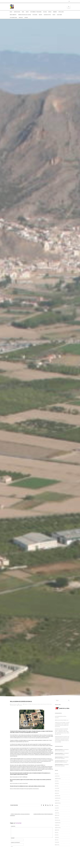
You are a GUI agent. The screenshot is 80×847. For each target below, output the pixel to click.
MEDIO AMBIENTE (13, 14)
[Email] (52, 805)
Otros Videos (50, 704)
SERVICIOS (21, 17)
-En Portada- (30, 704)
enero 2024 (57, 817)
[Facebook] (41, 805)
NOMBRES (55, 11)
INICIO (11, 11)
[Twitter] (43, 805)
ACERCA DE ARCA (17, 11)
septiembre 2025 (57, 778)
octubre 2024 (57, 800)
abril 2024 (56, 810)
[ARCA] (12, 8)
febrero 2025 (57, 790)
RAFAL (23, 11)
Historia (41, 704)
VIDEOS (54, 14)
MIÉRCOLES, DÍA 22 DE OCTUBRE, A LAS (61, 720)
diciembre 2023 (57, 820)
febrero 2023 (57, 844)
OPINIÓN (26, 17)
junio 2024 (56, 805)
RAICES (27, 11)
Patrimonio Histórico (13, 705)
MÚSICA (49, 11)
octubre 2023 (57, 825)
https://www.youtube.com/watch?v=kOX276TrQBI (19, 783)
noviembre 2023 (57, 822)
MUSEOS (40, 14)
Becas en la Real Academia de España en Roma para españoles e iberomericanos (24, 788)
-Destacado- (26, 704)
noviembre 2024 (57, 798)
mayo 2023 (57, 837)
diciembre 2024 (57, 795)
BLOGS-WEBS (59, 14)
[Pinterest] (46, 805)
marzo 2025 (57, 788)
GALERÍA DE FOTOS (47, 14)
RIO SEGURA (35, 14)
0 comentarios (20, 705)
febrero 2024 (57, 815)
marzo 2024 (57, 812)
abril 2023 (56, 839)
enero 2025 (57, 793)
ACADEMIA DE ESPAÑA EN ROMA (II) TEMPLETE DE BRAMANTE (43, 814)
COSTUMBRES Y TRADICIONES (35, 11)
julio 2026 (56, 773)
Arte (32, 704)
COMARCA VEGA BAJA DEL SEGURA (24, 14)
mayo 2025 (57, 783)
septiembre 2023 (57, 827)
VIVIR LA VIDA (61, 11)
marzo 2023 (57, 842)
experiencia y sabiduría (37, 704)
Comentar (13, 826)
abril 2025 (56, 785)
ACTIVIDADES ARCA (13, 17)
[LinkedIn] (48, 805)
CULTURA (45, 11)
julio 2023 (56, 832)
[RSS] (69, 1)
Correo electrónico (15, 842)
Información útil (45, 704)
